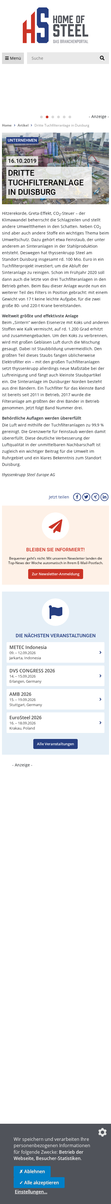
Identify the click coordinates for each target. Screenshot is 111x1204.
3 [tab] (53, 117)
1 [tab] (41, 117)
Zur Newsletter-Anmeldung (55, 573)
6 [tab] (70, 117)
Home (7, 125)
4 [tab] (58, 117)
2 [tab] (47, 117)
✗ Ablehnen (32, 1171)
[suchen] (102, 58)
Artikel (23, 125)
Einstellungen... (31, 1192)
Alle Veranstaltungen (55, 743)
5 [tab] (64, 117)
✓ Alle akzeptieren (39, 1182)
